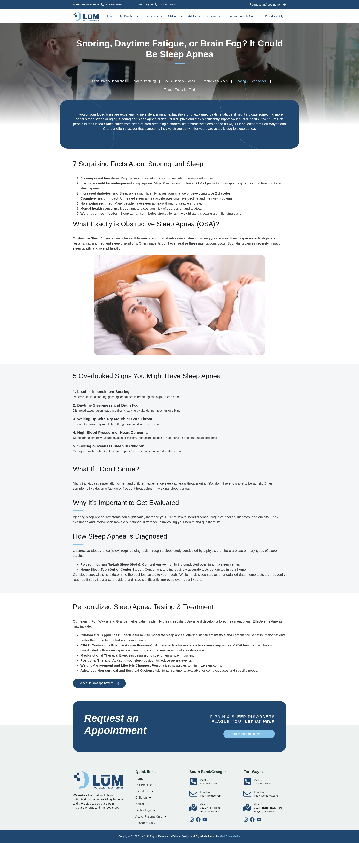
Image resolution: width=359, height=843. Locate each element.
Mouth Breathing (145, 81)
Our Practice (126, 16)
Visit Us (204, 804)
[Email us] (193, 793)
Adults (192, 16)
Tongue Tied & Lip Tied (179, 89)
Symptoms (151, 16)
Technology (213, 16)
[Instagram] (191, 819)
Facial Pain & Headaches (109, 81)
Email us (205, 792)
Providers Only (274, 16)
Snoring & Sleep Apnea (251, 81)
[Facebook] (198, 819)
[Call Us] (193, 781)
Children (173, 16)
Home (109, 16)
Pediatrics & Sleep (215, 81)
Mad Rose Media (230, 836)
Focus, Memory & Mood (179, 81)
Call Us (204, 780)
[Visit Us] (193, 807)
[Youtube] (204, 819)
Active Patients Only (242, 16)
